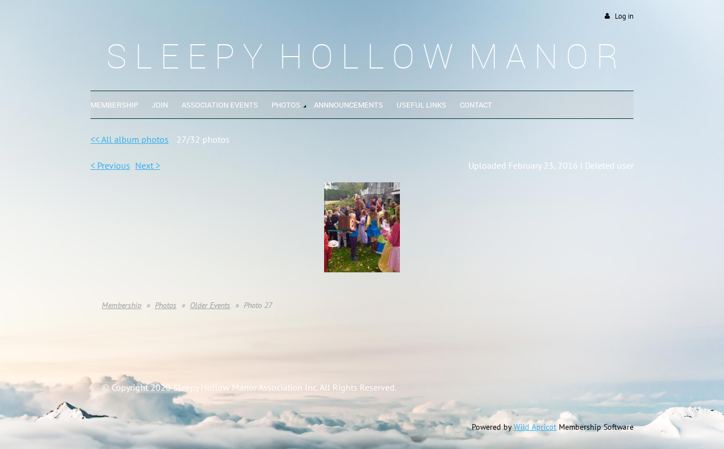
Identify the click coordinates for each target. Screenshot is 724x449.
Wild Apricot (535, 427)
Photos (165, 305)
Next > (147, 165)
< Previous (110, 165)
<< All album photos (129, 139)
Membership (121, 305)
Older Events (210, 305)
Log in (624, 16)
